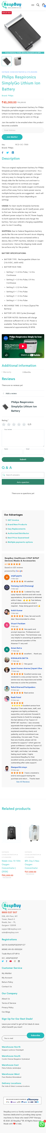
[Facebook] (2, 153)
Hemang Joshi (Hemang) (22, 586)
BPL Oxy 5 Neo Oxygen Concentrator (32, 864)
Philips (10, 95)
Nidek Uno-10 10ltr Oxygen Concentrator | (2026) (11, 866)
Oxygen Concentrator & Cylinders (19, 72)
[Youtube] (11, 961)
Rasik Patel (16, 697)
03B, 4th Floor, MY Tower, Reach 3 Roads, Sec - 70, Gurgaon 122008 (10, 921)
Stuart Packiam (18, 623)
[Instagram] (15, 961)
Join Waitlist (12, 137)
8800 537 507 (9, 912)
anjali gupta (16, 576)
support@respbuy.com (11, 929)
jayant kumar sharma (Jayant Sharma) (28, 668)
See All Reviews (23, 782)
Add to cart (6, 845)
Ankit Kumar (17, 610)
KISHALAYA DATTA (19, 658)
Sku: (3, 144)
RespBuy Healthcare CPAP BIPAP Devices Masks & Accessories (22, 559)
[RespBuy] (12, 906)
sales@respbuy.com (10, 932)
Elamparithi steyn (19, 767)
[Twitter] (7, 153)
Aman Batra (16, 648)
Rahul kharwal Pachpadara (23, 687)
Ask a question (23, 482)
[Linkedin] (12, 153)
